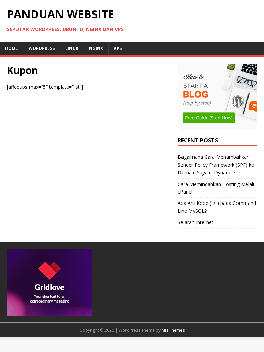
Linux (71, 48)
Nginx (96, 48)
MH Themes (173, 330)
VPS (118, 48)
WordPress (42, 48)
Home (11, 48)
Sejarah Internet (195, 222)
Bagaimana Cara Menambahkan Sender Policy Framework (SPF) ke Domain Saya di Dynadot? (216, 165)
